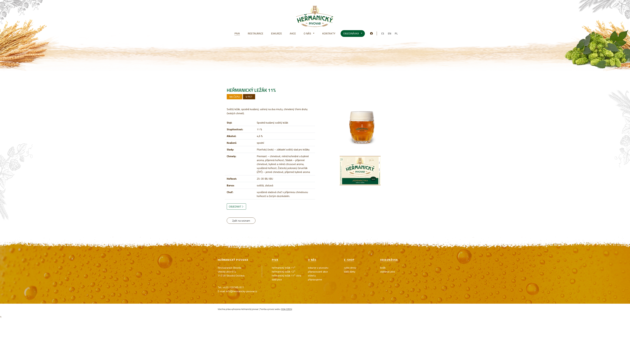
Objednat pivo (387, 272)
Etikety (312, 275)
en (389, 33)
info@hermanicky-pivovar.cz (241, 291)
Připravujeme (315, 279)
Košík (383, 268)
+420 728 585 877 (233, 287)
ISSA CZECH (286, 309)
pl (396, 33)
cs (382, 33)
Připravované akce (318, 272)
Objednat (235, 206)
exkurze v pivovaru (318, 268)
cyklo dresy (350, 268)
